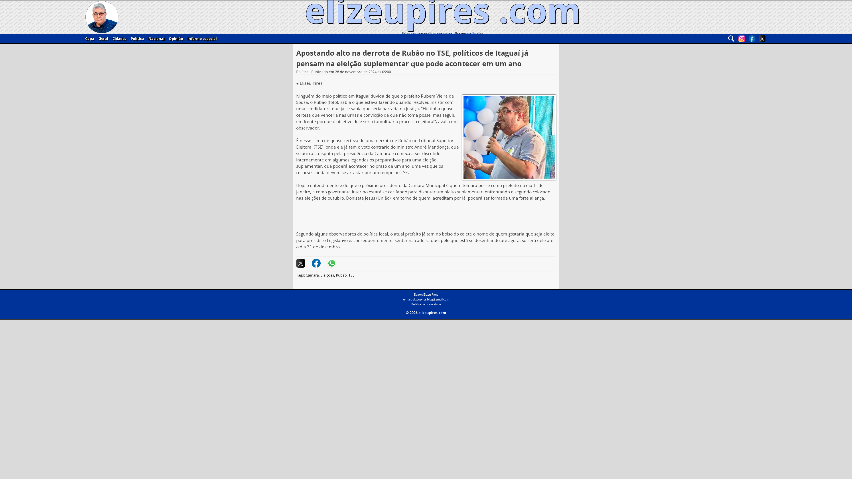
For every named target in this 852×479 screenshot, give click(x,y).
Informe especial (202, 38)
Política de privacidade (426, 304)
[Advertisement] (426, 218)
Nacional (156, 38)
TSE (352, 275)
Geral (103, 38)
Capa (89, 38)
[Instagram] (741, 38)
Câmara (312, 275)
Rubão (341, 275)
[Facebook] (752, 38)
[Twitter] (762, 38)
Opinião (176, 38)
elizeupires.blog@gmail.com (430, 299)
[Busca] (731, 38)
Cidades (119, 38)
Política (137, 38)
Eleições (327, 275)
